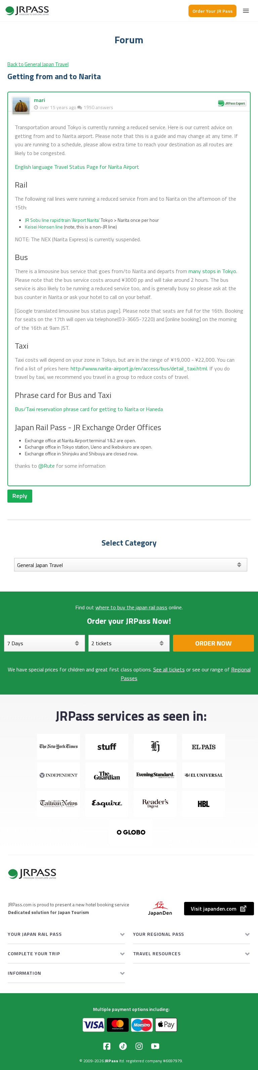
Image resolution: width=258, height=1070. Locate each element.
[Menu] (246, 10)
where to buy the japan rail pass (131, 607)
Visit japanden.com (213, 909)
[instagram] (139, 1046)
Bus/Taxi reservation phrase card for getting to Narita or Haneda (89, 409)
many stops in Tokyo (212, 271)
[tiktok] (123, 1046)
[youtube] (155, 1046)
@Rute (46, 466)
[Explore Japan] (27, 10)
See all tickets (169, 669)
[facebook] (107, 1046)
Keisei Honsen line (44, 226)
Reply (19, 495)
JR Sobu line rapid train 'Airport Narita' (62, 219)
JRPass (111, 1061)
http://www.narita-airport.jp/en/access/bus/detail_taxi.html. (139, 368)
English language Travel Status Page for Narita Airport (77, 167)
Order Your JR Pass (212, 10)
